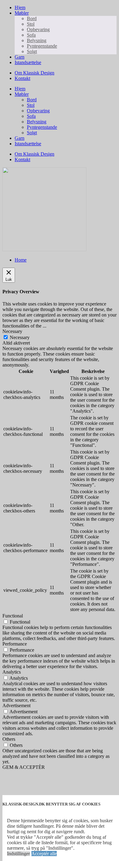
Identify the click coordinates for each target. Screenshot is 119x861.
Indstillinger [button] (18, 853)
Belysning (36, 40)
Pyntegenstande (42, 46)
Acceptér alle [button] (44, 853)
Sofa (31, 35)
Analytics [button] (11, 672)
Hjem (20, 7)
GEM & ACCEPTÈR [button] (23, 767)
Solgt (32, 51)
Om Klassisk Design (34, 72)
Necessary (20, 337)
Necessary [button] (12, 331)
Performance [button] (14, 643)
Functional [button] (12, 615)
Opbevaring (38, 29)
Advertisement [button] (16, 705)
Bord (32, 18)
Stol (30, 24)
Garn (19, 57)
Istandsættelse (28, 62)
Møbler (22, 13)
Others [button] (8, 739)
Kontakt (22, 78)
